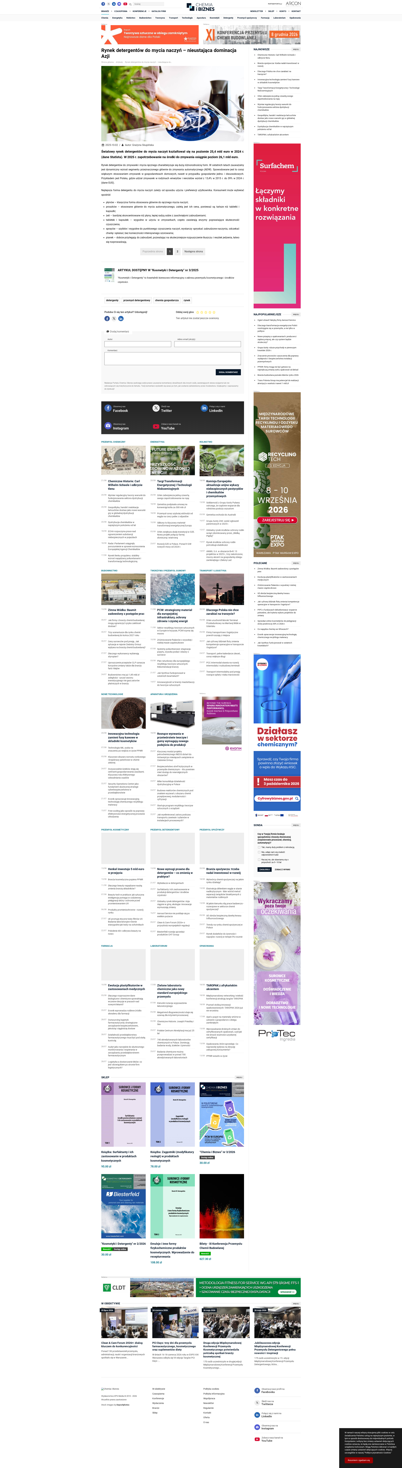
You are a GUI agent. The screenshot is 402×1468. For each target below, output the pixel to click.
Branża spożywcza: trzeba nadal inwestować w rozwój (278, 64)
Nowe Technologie (112, 694)
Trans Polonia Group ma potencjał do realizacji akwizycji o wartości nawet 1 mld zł (278, 381)
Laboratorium (158, 946)
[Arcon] (293, 4)
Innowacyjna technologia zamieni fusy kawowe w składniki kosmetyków (278, 81)
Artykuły (119, 62)
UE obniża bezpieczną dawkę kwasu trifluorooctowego (274, 594)
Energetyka (157, 442)
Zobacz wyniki (282, 869)
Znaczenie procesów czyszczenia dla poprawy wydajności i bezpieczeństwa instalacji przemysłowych (278, 359)
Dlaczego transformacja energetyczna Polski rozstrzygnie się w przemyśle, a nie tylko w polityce (277, 328)
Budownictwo (109, 570)
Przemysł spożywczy (212, 829)
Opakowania (207, 946)
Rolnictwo (206, 442)
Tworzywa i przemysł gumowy (168, 570)
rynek (187, 300)
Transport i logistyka (213, 570)
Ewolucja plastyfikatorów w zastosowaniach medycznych (277, 578)
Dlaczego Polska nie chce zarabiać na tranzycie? (274, 72)
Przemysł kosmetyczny (115, 829)
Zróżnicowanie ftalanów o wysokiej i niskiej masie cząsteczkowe (277, 586)
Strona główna (107, 62)
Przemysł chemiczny (113, 442)
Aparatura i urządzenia (163, 694)
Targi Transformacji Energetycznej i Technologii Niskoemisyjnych (278, 89)
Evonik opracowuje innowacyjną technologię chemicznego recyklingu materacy (277, 635)
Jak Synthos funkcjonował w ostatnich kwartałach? (275, 644)
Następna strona (194, 251)
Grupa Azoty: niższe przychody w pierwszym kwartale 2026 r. (277, 349)
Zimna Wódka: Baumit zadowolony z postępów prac (278, 570)
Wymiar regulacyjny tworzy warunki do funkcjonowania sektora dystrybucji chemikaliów (274, 107)
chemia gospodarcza (167, 300)
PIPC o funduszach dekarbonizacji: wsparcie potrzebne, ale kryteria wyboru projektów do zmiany (277, 613)
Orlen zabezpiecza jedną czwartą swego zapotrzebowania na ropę (275, 97)
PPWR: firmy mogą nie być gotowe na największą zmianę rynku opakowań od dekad (278, 368)
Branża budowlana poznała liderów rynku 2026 (278, 375)
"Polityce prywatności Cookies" (377, 1453)
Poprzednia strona (153, 251)
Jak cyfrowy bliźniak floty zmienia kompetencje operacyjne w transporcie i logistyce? (278, 603)
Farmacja (107, 946)
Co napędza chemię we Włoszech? (273, 629)
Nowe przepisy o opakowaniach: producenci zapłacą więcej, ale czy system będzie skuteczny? (277, 339)
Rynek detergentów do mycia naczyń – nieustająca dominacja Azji (148, 62)
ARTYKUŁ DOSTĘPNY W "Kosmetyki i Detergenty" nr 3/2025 (158, 270)
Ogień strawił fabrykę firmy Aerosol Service (277, 320)
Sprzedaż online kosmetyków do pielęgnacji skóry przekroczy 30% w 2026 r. (277, 622)
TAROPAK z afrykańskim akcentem (273, 134)
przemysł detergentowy (136, 300)
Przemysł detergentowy (165, 829)
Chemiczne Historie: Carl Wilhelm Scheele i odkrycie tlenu (277, 56)
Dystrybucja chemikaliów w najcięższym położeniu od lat (275, 127)
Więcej (239, 1077)
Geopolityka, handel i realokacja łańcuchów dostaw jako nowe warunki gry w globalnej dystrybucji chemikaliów (277, 118)
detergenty (112, 300)
